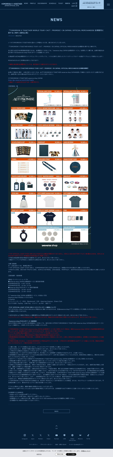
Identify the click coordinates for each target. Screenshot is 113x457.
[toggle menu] (108, 4)
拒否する (39, 454)
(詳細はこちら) (85, 451)
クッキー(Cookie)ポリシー (76, 444)
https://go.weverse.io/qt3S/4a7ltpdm (21, 80)
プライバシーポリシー (46, 444)
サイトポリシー (33, 444)
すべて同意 (71, 454)
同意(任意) (60, 454)
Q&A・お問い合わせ (60, 444)
